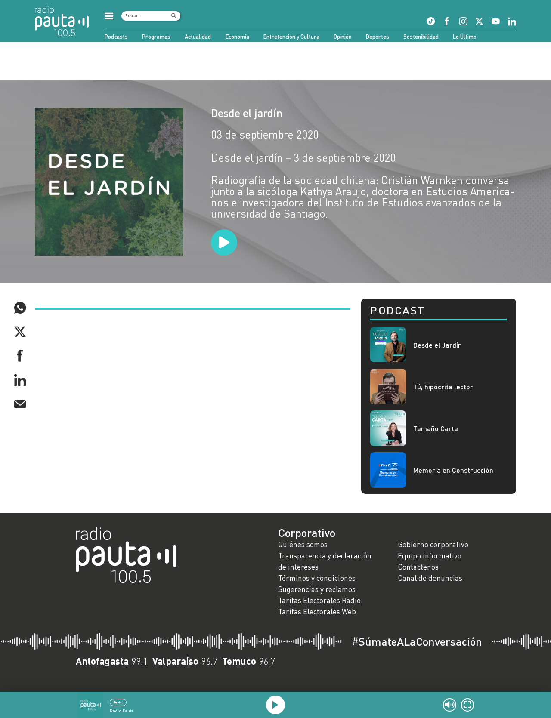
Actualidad (198, 36)
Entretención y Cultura (291, 36)
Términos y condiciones (317, 577)
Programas (156, 36)
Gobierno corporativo (433, 544)
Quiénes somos (303, 544)
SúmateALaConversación (417, 641)
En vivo (118, 702)
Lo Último (465, 36)
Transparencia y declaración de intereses (324, 561)
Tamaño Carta (435, 428)
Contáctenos (418, 566)
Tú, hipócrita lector (443, 386)
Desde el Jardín (437, 345)
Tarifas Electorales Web (317, 611)
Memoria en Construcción (453, 470)
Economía (237, 36)
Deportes (377, 36)
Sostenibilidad (421, 36)
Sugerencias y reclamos (317, 589)
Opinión (343, 36)
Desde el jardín (246, 112)
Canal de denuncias (430, 577)
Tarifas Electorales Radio (319, 600)
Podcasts (116, 36)
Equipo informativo (429, 555)
